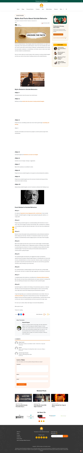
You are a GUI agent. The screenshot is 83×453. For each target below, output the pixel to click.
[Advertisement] (32, 65)
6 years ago (21, 344)
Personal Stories (30, 9)
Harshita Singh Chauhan (23, 353)
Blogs (23, 9)
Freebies (38, 9)
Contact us (19, 436)
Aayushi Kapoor (19, 25)
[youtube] (44, 437)
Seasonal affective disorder (43, 277)
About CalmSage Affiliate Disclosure (23, 440)
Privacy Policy (19, 438)
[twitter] (13, 230)
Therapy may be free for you (41, 1)
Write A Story (49, 9)
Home (18, 9)
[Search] (66, 9)
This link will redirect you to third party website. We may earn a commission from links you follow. (60, 38)
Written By (18, 24)
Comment (19, 364)
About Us (18, 431)
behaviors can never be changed (31, 154)
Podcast (56, 9)
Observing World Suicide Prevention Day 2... (21, 405)
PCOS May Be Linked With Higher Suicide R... (40, 405)
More (61, 9)
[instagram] (39, 437)
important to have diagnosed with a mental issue (31, 213)
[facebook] (13, 227)
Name (18, 374)
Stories (18, 433)
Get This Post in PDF (46, 23)
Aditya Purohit (21, 342)
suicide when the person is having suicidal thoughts (33, 101)
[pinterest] (13, 232)
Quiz (43, 9)
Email (18, 379)
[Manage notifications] (81, 451)
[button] (39, 421)
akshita (20, 347)
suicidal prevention (19, 295)
